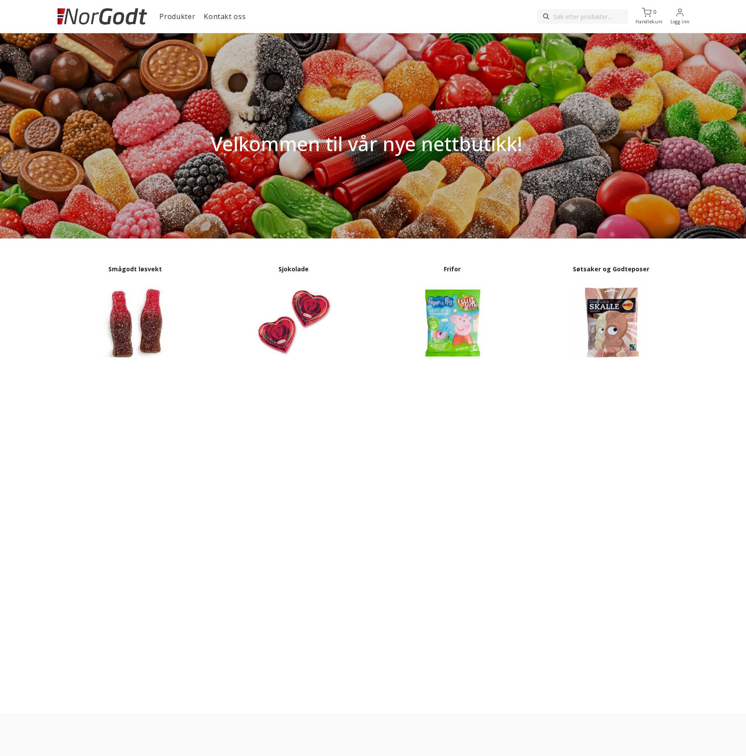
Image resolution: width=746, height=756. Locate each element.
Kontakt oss (225, 16)
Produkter (177, 16)
